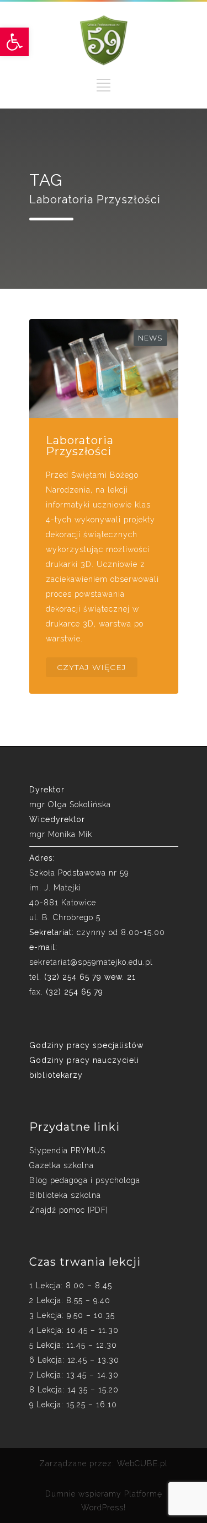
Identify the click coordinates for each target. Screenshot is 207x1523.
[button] (14, 42)
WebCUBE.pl (142, 1463)
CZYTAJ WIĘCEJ (91, 667)
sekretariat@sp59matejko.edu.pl (91, 962)
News (150, 337)
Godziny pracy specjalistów (86, 1045)
